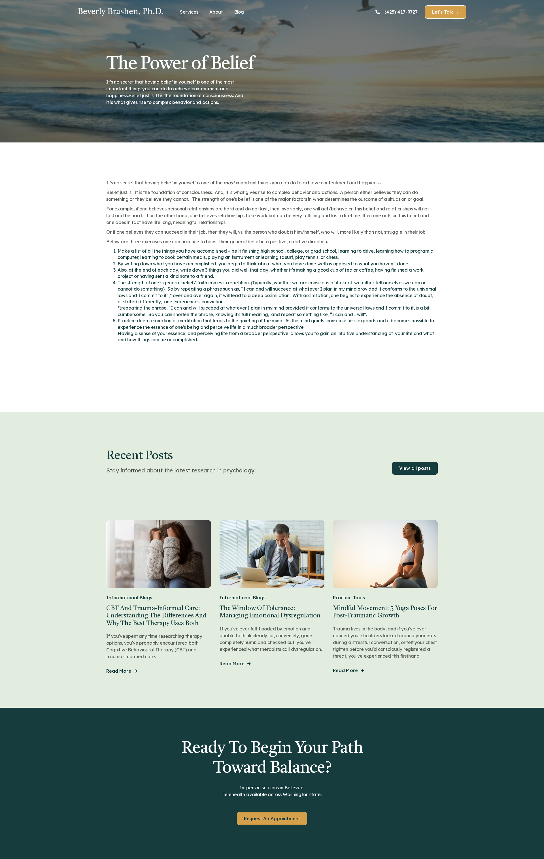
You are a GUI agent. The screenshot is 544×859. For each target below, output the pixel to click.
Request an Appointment (272, 818)
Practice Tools (349, 597)
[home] (120, 12)
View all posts (415, 468)
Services (189, 12)
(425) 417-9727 (396, 12)
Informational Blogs (129, 597)
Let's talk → (445, 12)
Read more (121, 671)
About (215, 12)
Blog (239, 12)
